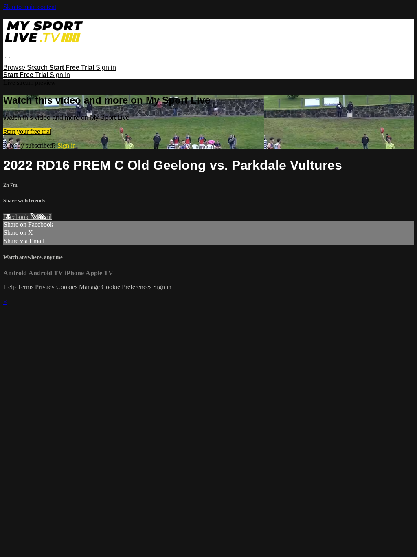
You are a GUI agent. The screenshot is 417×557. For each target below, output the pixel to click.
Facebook (16, 216)
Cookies (67, 286)
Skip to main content (29, 6)
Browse (15, 67)
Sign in (106, 67)
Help (10, 286)
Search (38, 67)
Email (44, 216)
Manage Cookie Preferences (116, 286)
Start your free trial (27, 131)
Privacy (45, 286)
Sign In (60, 74)
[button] (7, 59)
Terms (26, 286)
